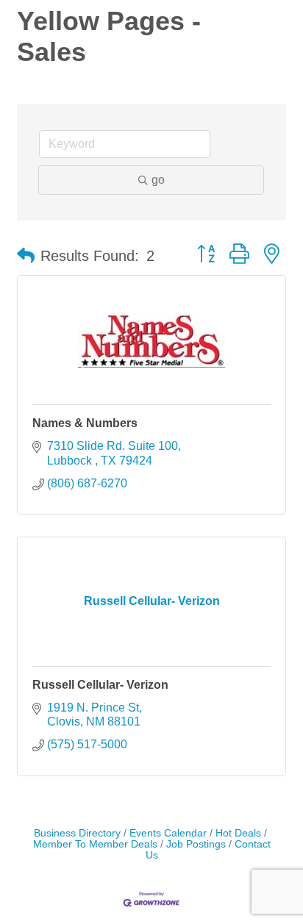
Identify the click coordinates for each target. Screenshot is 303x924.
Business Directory (77, 833)
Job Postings (196, 844)
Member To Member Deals (95, 844)
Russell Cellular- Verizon (100, 684)
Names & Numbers (85, 423)
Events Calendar (168, 833)
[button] (26, 256)
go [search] (158, 179)
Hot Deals (238, 833)
